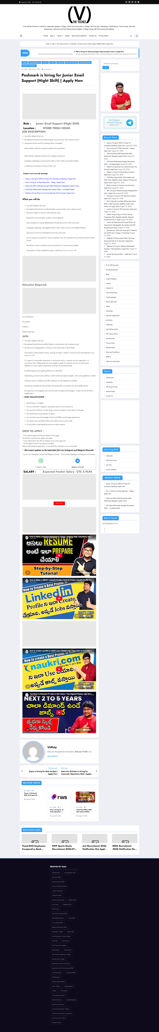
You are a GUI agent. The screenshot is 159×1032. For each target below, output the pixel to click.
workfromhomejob (71, 1000)
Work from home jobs (113, 361)
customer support (57, 895)
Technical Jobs (110, 391)
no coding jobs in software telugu (61, 936)
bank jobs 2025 (56, 877)
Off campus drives (111, 334)
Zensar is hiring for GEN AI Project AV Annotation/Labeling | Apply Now (50, 179)
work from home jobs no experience (62, 1013)
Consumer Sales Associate (59, 886)
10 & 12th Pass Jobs (112, 265)
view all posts (52, 756)
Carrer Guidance (111, 469)
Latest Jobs (109, 325)
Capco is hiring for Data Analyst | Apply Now (43, 772)
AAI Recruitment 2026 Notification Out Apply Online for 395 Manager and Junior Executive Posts (94, 847)
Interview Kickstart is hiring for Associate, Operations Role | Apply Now (76, 772)
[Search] (131, 36)
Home (46, 36)
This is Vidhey (56, 986)
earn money (55, 904)
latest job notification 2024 (59, 927)
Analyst (94, 54)
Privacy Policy (103, 36)
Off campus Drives (112, 387)
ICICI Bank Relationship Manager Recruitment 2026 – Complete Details (50, 189)
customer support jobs (58, 900)
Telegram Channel (77, 467)
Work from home (111, 460)
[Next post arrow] (96, 771)
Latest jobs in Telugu (57, 932)
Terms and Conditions (79, 36)
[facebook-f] (126, 2)
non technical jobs (62, 54)
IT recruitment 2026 (57, 923)
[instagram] (135, 2)
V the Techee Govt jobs (58, 995)
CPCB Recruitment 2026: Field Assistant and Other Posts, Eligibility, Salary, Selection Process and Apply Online (120, 180)
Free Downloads (111, 297)
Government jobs (111, 302)
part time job (65, 941)
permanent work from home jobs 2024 (62, 968)
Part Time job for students (59, 945)
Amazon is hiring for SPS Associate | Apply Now (122, 209)
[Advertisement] (59, 106)
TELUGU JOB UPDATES (58, 982)
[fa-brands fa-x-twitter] (129, 2)
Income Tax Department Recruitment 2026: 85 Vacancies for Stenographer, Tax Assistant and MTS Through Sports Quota (119, 225)
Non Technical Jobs (112, 329)
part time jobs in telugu (58, 959)
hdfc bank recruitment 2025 (59, 913)
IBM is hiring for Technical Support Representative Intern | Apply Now (45, 52)
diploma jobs (72, 900)
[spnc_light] (137, 36)
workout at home (56, 1022)
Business (109, 54)
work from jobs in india (58, 1018)
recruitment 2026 (70, 973)
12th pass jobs (56, 873)
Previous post (52, 768)
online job (55, 941)
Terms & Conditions (112, 528)
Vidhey (54, 991)
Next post (64, 768)
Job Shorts (109, 320)
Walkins (108, 357)
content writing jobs (57, 891)
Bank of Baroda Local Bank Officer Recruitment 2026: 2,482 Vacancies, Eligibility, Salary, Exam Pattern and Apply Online (120, 204)
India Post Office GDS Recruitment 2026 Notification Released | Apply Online (52, 186)
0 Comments (47, 69)
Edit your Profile (81, 752)
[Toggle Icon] (21, 36)
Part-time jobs (110, 338)
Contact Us (92, 36)
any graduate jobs (102, 54)
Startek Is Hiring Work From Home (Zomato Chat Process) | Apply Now (50, 193)
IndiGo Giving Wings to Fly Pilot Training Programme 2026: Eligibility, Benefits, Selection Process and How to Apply (119, 217)
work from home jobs (83, 54)
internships (47, 54)
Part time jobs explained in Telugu (61, 954)
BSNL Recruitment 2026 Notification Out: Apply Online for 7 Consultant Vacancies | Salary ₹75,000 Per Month (124, 847)
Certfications (110, 378)
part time (109, 465)
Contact (108, 283)
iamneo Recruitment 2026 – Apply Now (119, 254)
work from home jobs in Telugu (60, 1009)
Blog (107, 274)
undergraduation (68, 986)
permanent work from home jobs (61, 963)
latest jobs (53, 54)
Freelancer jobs (67, 904)
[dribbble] (132, 2)
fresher (42, 54)
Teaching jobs (56, 977)
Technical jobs (110, 347)
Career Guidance (111, 279)
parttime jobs (55, 950)
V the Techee (63, 991)
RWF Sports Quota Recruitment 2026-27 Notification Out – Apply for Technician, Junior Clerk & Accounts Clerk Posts (63, 847)
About (67, 36)
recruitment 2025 (56, 973)
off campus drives (72, 54)
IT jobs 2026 (71, 918)
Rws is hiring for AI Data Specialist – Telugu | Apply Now (45, 182)
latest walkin (71, 932)
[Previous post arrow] (22, 771)
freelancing (55, 909)
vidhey (26, 69)
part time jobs (67, 950)
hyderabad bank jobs (58, 918)
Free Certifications (111, 293)
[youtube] (138, 2)
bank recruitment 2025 (58, 882)
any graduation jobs (69, 873)
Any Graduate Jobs (112, 270)
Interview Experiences (112, 315)
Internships (109, 311)
